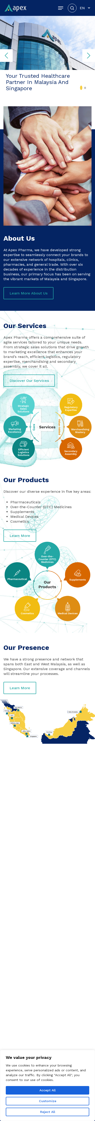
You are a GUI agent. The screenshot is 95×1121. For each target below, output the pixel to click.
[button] (60, 8)
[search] (72, 8)
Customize (47, 1101)
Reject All (47, 1112)
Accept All (47, 1090)
